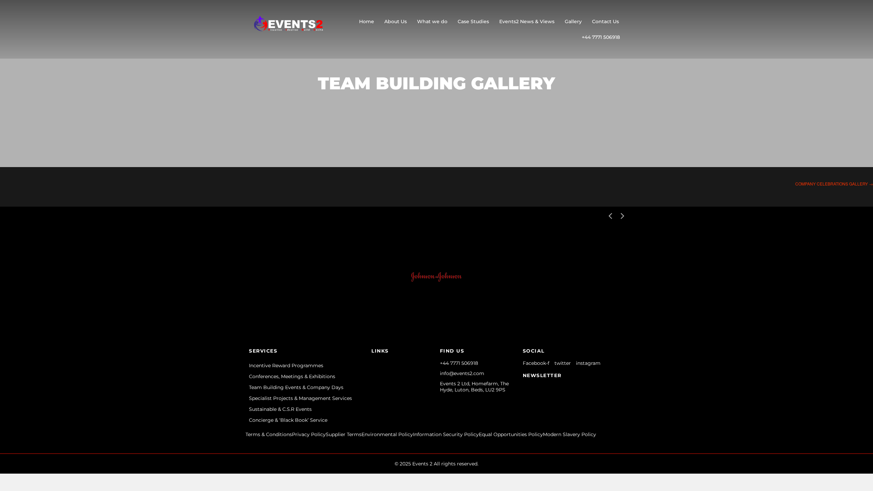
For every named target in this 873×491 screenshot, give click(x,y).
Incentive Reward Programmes (286, 365)
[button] (622, 215)
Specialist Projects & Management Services (300, 398)
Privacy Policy (309, 434)
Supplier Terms (343, 434)
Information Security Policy (446, 434)
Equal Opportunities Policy (511, 434)
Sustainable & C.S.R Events (280, 409)
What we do (432, 21)
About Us (395, 21)
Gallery (573, 21)
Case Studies (473, 21)
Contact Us (605, 21)
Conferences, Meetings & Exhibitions (292, 376)
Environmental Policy (387, 434)
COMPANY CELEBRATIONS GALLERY (834, 184)
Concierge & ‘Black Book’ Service (288, 420)
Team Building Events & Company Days (296, 387)
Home (366, 21)
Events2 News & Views (526, 21)
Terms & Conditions (269, 434)
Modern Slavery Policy (569, 434)
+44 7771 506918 (601, 37)
